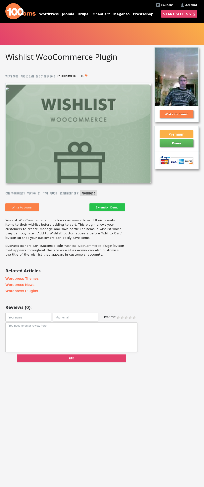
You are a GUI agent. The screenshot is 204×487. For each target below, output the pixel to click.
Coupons (167, 5)
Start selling (177, 14)
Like (81, 76)
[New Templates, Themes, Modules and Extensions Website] (20, 11)
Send (71, 358)
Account (191, 5)
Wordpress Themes (22, 279)
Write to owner (22, 207)
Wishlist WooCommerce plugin (88, 245)
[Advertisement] (77, 397)
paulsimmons (68, 76)
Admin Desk (88, 193)
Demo (176, 143)
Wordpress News (19, 285)
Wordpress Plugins (21, 291)
